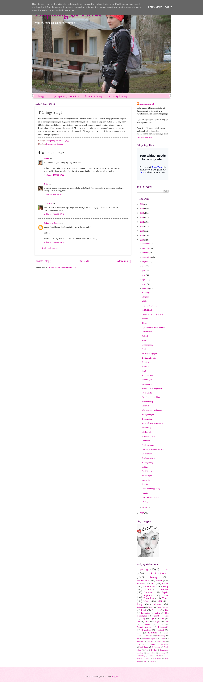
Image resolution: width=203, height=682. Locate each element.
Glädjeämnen (159, 573)
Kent (144, 370)
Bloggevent (161, 641)
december (146, 243)
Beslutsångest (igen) (150, 497)
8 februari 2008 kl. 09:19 (54, 242)
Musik (146, 601)
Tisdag (144, 322)
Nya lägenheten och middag (153, 327)
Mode (139, 632)
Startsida (84, 261)
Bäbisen (164, 589)
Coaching (140, 644)
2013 (142, 217)
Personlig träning (117, 96)
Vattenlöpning (156, 658)
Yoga (150, 607)
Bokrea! (145, 318)
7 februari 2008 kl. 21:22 (54, 194)
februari (145, 288)
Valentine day (147, 401)
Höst (166, 615)
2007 (142, 513)
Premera (139, 658)
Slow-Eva (48, 203)
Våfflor (144, 301)
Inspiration (145, 612)
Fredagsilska (147, 392)
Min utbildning (93, 96)
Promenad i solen (149, 436)
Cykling (148, 595)
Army (139, 604)
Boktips (145, 466)
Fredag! (145, 349)
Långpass (146, 296)
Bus (145, 661)
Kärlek (165, 583)
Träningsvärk (163, 627)
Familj (143, 610)
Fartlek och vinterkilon (151, 397)
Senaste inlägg (43, 261)
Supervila (146, 366)
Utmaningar (149, 586)
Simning (162, 653)
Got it (168, 7)
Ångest (157, 621)
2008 (142, 239)
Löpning (142, 569)
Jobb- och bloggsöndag (151, 488)
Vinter (165, 598)
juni (144, 270)
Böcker (154, 650)
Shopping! (146, 292)
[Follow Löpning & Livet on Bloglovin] (148, 556)
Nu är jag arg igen (149, 353)
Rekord (145, 336)
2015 (142, 208)
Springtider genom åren (66, 96)
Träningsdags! (147, 418)
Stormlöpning (147, 344)
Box (146, 650)
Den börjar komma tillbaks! (153, 449)
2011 (142, 226)
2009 (142, 235)
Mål (160, 601)
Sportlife (140, 641)
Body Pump (144, 647)
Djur (152, 618)
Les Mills (151, 653)
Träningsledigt (147, 462)
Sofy (46, 183)
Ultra (147, 658)
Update (145, 493)
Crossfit (151, 656)
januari (145, 507)
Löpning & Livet (51, 223)
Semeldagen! (147, 475)
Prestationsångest (144, 627)
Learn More (155, 7)
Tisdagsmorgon (148, 414)
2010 (142, 230)
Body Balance (162, 607)
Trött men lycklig (149, 357)
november (146, 248)
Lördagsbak (146, 431)
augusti (145, 261)
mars (144, 284)
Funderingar (51, 143)
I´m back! (146, 440)
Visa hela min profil (145, 137)
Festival (151, 641)
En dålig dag (147, 471)
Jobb (153, 583)
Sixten (165, 595)
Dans (159, 656)
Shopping (155, 610)
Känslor (157, 604)
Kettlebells (152, 632)
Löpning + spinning (149, 305)
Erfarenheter (152, 644)
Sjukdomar (156, 647)
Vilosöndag (146, 427)
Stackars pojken (148, 458)
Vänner (140, 583)
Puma (46, 158)
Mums (159, 580)
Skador (162, 638)
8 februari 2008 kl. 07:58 (54, 214)
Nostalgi (160, 629)
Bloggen (42, 96)
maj (144, 275)
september (146, 257)
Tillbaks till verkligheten (152, 388)
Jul (165, 656)
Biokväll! (145, 405)
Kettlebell (164, 644)
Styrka (165, 592)
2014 (142, 212)
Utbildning (160, 635)
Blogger (115, 676)
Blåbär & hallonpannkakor (152, 314)
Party (143, 618)
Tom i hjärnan (147, 375)
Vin (138, 621)
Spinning (145, 362)
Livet (165, 569)
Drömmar (146, 624)
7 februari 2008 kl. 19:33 (54, 174)
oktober (145, 252)
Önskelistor (146, 629)
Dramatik (146, 479)
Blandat (149, 635)
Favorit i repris (149, 638)
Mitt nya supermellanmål (152, 410)
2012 (142, 221)
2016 (142, 203)
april (144, 279)
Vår (166, 621)
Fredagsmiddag (148, 445)
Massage (152, 661)
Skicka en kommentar (50, 248)
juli (144, 266)
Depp (165, 586)
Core (161, 624)
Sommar (148, 592)
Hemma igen (147, 379)
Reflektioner (147, 331)
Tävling (147, 589)
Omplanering (147, 383)
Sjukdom (140, 607)
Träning (60, 143)
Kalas (144, 340)
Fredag (144, 501)
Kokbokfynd (147, 309)
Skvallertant (147, 453)
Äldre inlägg (124, 261)
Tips (166, 610)
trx (138, 638)
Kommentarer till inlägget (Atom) (62, 267)
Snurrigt (145, 484)
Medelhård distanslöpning (152, 423)
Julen (157, 612)
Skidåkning (141, 655)
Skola (162, 618)
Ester (147, 621)
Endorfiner (148, 598)
